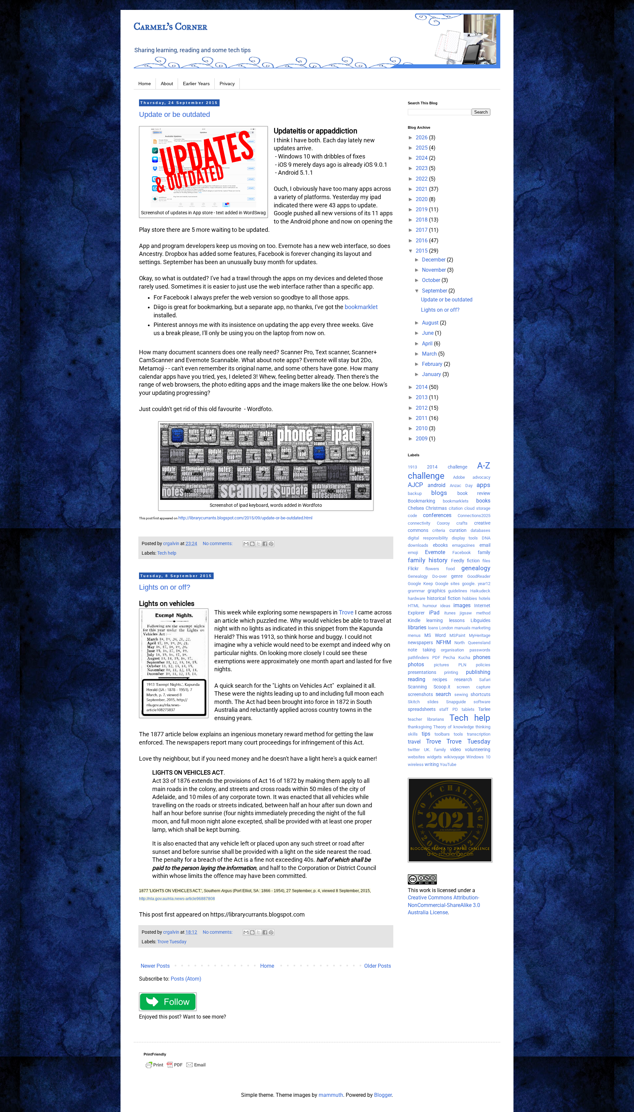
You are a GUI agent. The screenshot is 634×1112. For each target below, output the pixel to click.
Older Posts (377, 966)
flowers (432, 568)
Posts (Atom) (186, 979)
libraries (417, 627)
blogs (439, 493)
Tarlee (484, 709)
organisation (452, 649)
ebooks (440, 545)
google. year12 (476, 583)
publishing (478, 672)
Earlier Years (196, 83)
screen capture (473, 686)
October (431, 280)
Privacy (227, 83)
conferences (437, 515)
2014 (422, 387)
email (484, 545)
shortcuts (480, 694)
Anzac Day (461, 485)
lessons (457, 620)
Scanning (417, 687)
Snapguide (456, 701)
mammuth (331, 1095)
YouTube (448, 764)
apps (483, 485)
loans (433, 627)
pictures (441, 664)
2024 (422, 158)
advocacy (481, 477)
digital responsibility (428, 538)
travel (414, 742)
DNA (486, 538)
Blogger (383, 1095)
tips (426, 734)
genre (457, 576)
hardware (416, 598)
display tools (465, 538)
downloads (418, 545)
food (450, 568)
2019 (422, 209)
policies (483, 664)
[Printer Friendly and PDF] (176, 1068)
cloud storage (477, 508)
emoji (413, 552)
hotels (484, 598)
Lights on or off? (164, 587)
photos (416, 664)
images (462, 605)
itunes (450, 612)
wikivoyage (454, 756)
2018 (422, 220)
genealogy (475, 568)
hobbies (469, 598)
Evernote (435, 552)
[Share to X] (258, 543)
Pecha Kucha (456, 657)
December (434, 260)
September (435, 291)
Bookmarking (421, 501)
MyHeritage (479, 635)
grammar (416, 590)
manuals (462, 627)
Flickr (413, 569)
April (428, 343)
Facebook (461, 552)
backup (415, 493)
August (431, 323)
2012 (422, 408)
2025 (422, 148)
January (432, 374)
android (436, 485)
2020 (422, 199)
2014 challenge (447, 467)
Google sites (447, 583)
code (412, 515)
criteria (438, 530)
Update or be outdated (174, 114)
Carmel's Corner (170, 26)
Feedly (457, 561)
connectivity (419, 523)
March (430, 354)
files (486, 560)
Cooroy (443, 523)
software (482, 701)
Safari (484, 679)
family (484, 552)
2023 (422, 168)
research (463, 679)
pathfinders (418, 657)
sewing (461, 694)
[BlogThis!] (252, 543)
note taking (422, 650)
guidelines (457, 590)
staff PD (448, 709)
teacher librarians (426, 719)
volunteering (477, 749)
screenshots (420, 694)
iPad (434, 612)
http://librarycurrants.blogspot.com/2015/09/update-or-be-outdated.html (245, 517)
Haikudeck (480, 590)
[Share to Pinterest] (271, 543)
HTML (413, 605)
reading (416, 679)
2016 (422, 240)
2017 (422, 230)
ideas (445, 605)
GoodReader (478, 576)
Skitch (414, 701)
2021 (422, 189)
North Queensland (472, 642)
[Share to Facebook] (265, 543)
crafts (462, 523)
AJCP (415, 485)
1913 (412, 467)
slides (433, 701)
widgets (434, 756)
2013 (422, 397)
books (483, 501)
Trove (346, 612)
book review (473, 493)
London (446, 627)
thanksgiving (420, 726)
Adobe (459, 477)
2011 (422, 418)
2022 (422, 179)
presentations (422, 672)
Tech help (166, 553)
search (443, 694)
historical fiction (443, 598)
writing (432, 764)
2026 (422, 137)
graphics (436, 591)
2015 (422, 251)
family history (427, 560)
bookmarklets (456, 501)
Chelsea (416, 508)
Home (144, 83)
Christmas (436, 508)
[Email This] (246, 543)
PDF (436, 657)
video (455, 749)
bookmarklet (361, 307)
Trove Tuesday (172, 942)
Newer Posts (155, 966)
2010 (422, 428)
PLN (462, 664)
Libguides (480, 620)
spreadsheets (422, 709)
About (167, 83)
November (434, 270)
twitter (414, 749)
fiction (473, 561)
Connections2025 (474, 515)
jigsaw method (475, 612)
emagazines (463, 545)
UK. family (435, 749)
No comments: (218, 543)
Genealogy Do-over (427, 576)
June (428, 333)
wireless (416, 764)
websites (416, 756)
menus (414, 635)
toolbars (442, 734)
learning (434, 620)
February (433, 364)
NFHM (443, 642)
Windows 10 (478, 756)
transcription (478, 734)
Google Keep (420, 583)
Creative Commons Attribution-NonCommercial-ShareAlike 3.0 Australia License (444, 905)
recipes (440, 679)
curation (458, 530)
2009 (422, 438)
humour (430, 605)
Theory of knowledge (453, 726)
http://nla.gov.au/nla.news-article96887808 (177, 898)
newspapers (420, 642)
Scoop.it (442, 687)
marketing (481, 627)
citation (456, 508)
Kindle (414, 620)
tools (458, 734)
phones (481, 657)
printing (451, 672)
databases (480, 530)
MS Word (434, 635)
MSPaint (457, 635)
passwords (480, 649)
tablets (468, 709)
